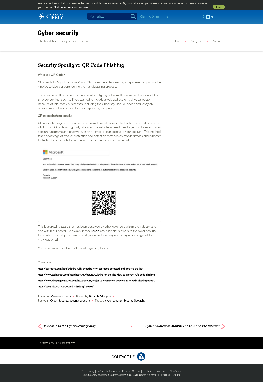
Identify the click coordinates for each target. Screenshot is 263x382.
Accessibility (88, 371)
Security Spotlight (134, 300)
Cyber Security (59, 300)
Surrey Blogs (47, 342)
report (95, 231)
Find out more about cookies (71, 7)
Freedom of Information (168, 371)
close (218, 7)
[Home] (51, 16)
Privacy (126, 371)
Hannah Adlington (100, 296)
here (108, 248)
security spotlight (80, 300)
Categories (197, 41)
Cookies (136, 371)
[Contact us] (141, 356)
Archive (217, 41)
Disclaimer (148, 371)
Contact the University (108, 371)
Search (131, 16)
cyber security (113, 300)
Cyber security (58, 33)
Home (177, 41)
